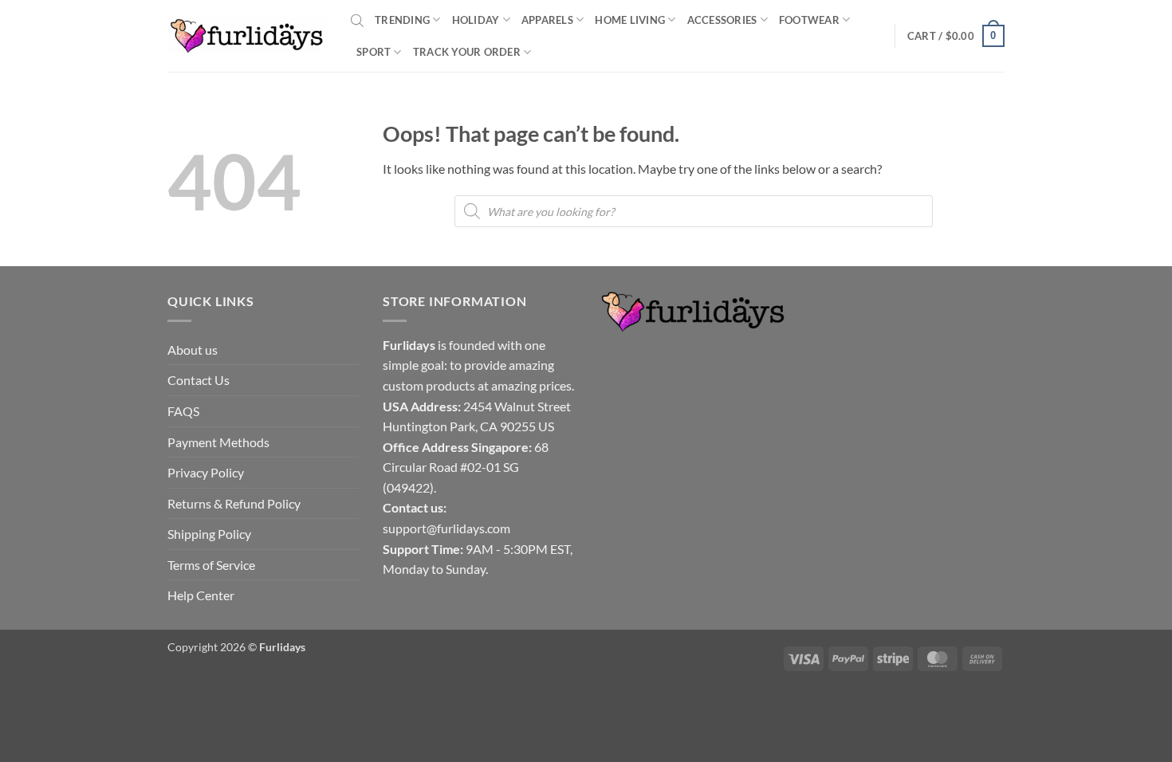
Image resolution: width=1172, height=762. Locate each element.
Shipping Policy (209, 533)
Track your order (467, 51)
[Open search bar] (357, 20)
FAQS (183, 410)
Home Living (630, 20)
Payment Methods (218, 442)
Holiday (476, 20)
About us (192, 349)
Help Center (200, 595)
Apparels (547, 20)
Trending (402, 20)
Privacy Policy (205, 472)
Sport (373, 51)
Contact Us (198, 379)
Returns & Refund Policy (234, 503)
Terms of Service (211, 564)
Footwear (809, 20)
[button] (956, 36)
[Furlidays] (247, 35)
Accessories (722, 20)
